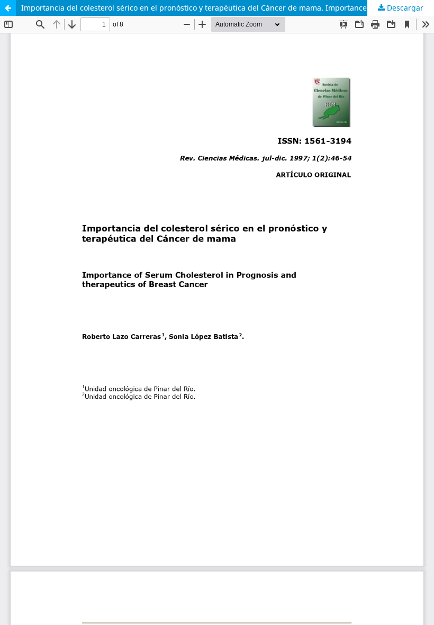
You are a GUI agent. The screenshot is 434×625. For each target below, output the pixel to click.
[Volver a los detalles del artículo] (8, 8)
